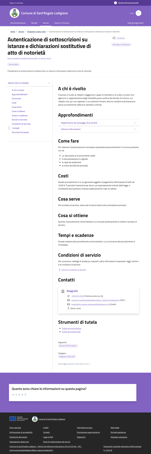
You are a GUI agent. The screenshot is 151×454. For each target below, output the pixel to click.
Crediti (45, 427)
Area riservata (15, 427)
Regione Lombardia (16, 3)
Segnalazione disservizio (19, 441)
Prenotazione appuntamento (88, 432)
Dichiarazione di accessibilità (20, 432)
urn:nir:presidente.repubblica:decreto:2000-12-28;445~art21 (29, 58)
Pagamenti (81, 437)
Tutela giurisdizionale (71, 331)
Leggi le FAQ (48, 437)
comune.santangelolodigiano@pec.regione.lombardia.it (95, 300)
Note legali (115, 427)
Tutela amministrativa (71, 328)
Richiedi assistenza (118, 432)
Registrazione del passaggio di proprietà (79, 122)
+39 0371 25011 (77, 296)
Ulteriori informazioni (70, 129)
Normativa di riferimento (121, 44)
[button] (126, 3)
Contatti (46, 432)
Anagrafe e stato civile (36, 31)
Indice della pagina (18, 83)
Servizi (21, 31)
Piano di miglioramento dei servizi (56, 441)
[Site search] (138, 13)
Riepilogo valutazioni (119, 437)
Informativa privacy (84, 427)
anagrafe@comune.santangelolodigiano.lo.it (90, 304)
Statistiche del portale (18, 437)
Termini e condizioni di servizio (73, 269)
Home (12, 31)
